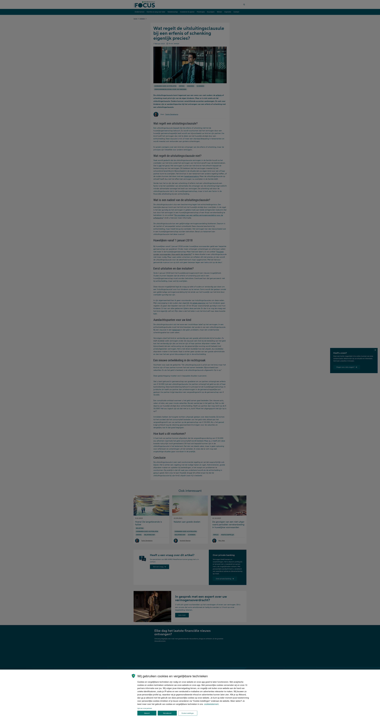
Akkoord (147, 713)
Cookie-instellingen (188, 713)
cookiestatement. (211, 704)
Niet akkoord (167, 713)
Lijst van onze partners (144, 708)
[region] (190, 695)
